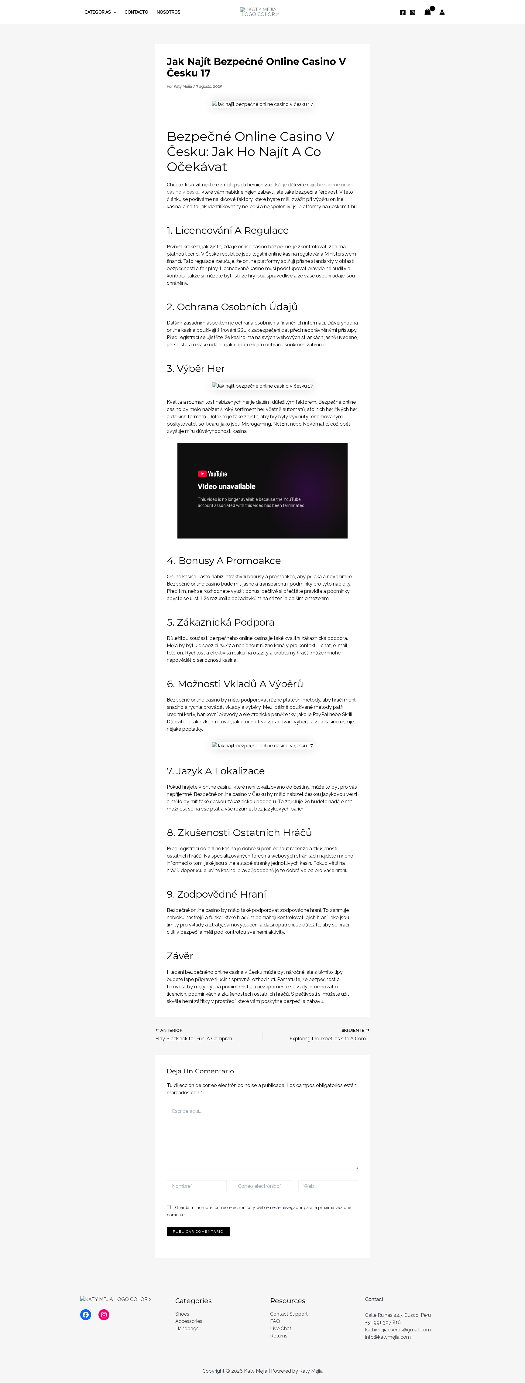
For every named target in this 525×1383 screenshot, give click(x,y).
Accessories (188, 1321)
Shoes (182, 1314)
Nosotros (168, 12)
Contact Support (289, 1314)
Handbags (187, 1328)
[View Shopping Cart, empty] (427, 12)
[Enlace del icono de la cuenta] (442, 12)
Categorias (97, 12)
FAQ (275, 1321)
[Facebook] (403, 12)
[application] (113, 12)
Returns (278, 1336)
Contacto (136, 12)
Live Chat (280, 1328)
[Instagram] (413, 12)
